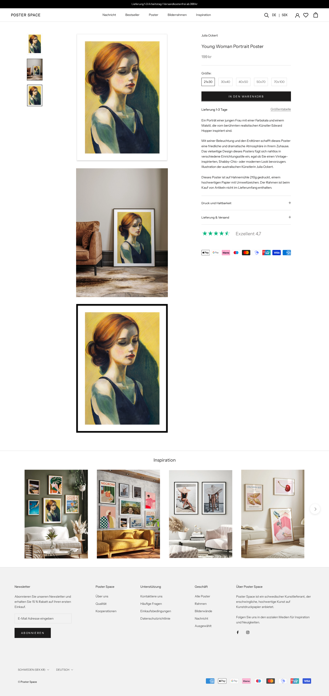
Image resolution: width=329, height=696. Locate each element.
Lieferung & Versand (215, 217)
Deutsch (62, 669)
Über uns (102, 596)
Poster (153, 15)
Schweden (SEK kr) (31, 669)
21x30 (208, 82)
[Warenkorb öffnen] (316, 14)
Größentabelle (281, 109)
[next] (315, 509)
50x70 (260, 82)
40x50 (243, 82)
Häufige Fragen (151, 604)
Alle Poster (202, 596)
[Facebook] (237, 632)
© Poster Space (27, 681)
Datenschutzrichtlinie (155, 618)
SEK (285, 15)
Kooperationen (106, 611)
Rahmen (201, 604)
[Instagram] (247, 632)
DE (274, 15)
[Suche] (266, 15)
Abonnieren (32, 633)
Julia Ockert (209, 35)
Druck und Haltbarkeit (216, 203)
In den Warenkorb (246, 96)
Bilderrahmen (177, 15)
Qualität (101, 604)
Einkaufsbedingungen (155, 611)
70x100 (279, 82)
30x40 (225, 82)
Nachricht (109, 15)
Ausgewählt (203, 626)
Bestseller (132, 15)
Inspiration (203, 15)
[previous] (14, 509)
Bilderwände (203, 611)
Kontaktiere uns (151, 596)
